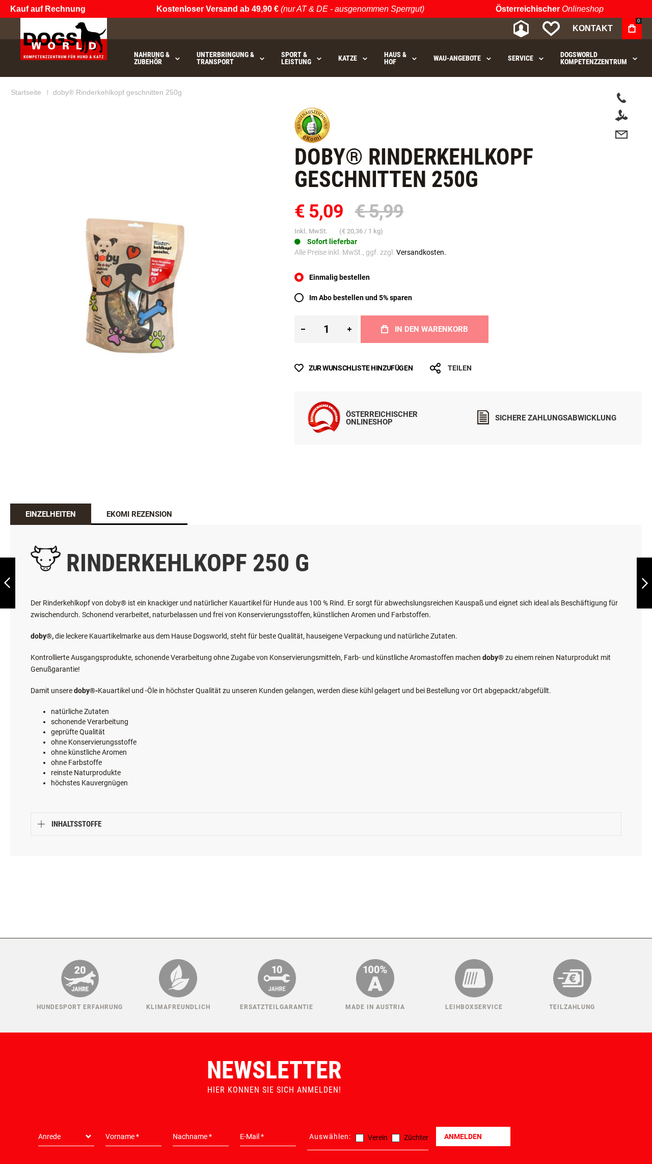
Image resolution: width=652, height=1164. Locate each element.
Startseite (26, 120)
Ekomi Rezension (139, 541)
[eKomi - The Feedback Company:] (312, 168)
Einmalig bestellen (339, 305)
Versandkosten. (421, 280)
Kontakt (593, 28)
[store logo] (63, 39)
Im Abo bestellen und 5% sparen (360, 325)
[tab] (50, 541)
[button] (250, 261)
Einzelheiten (50, 541)
